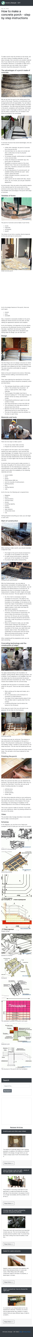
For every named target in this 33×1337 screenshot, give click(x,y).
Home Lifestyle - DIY (12, 3)
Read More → (8, 1163)
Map (21, 1331)
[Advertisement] (16, 38)
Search (8, 1091)
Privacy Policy (26, 1331)
